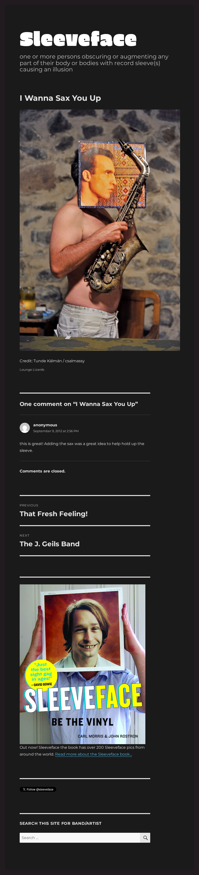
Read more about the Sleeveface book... (93, 754)
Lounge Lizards (32, 369)
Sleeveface (78, 38)
